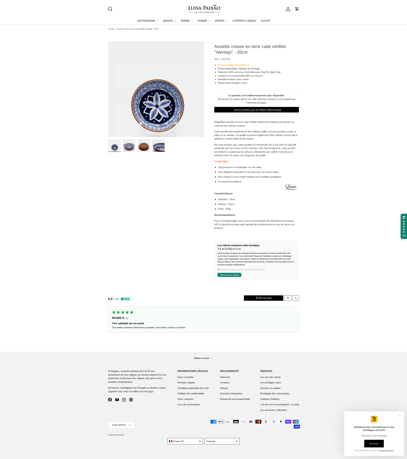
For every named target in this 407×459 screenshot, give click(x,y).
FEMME (185, 20)
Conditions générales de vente (193, 388)
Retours (224, 388)
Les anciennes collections (273, 410)
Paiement (225, 377)
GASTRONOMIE (146, 20)
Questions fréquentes (231, 393)
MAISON (168, 20)
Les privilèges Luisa (270, 382)
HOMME (202, 20)
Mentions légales (186, 382)
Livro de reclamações (189, 404)
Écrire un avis (263, 298)
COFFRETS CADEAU (244, 20)
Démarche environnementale (235, 399)
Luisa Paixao (119, 435)
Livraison (224, 382)
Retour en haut (202, 358)
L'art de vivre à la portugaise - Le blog (279, 404)
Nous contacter (185, 399)
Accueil (111, 29)
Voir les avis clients (229, 275)
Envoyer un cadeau (270, 388)
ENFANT (219, 20)
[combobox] (185, 441)
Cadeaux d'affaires (270, 399)
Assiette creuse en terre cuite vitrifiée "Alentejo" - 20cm (138, 29)
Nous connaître (185, 377)
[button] (296, 9)
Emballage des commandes (274, 393)
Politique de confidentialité (191, 393)
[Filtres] (288, 298)
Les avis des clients (270, 377)
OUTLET (265, 20)
